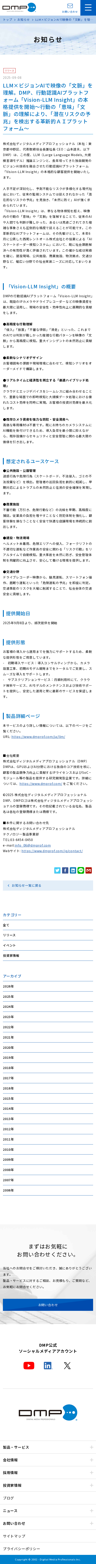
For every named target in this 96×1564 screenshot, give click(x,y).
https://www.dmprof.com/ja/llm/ (38, 736)
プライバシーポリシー (21, 1548)
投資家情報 (11, 955)
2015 (7, 1098)
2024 (7, 1006)
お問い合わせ (70, 11)
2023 (7, 1016)
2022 (7, 1027)
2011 (7, 1139)
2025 (7, 996)
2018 (7, 1067)
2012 (7, 1129)
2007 (7, 1180)
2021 (7, 1037)
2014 (7, 1108)
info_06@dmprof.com (33, 845)
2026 (7, 986)
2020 (7, 1047)
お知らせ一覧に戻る (27, 885)
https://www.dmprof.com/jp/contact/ (52, 851)
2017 (7, 1078)
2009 (7, 1159)
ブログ (8, 1498)
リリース (9, 935)
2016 (7, 1088)
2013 (7, 1118)
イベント (9, 945)
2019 (7, 1057)
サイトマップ (14, 1536)
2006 (7, 1190)
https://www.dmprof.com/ (40, 783)
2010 (7, 1149)
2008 (7, 1169)
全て (6, 925)
